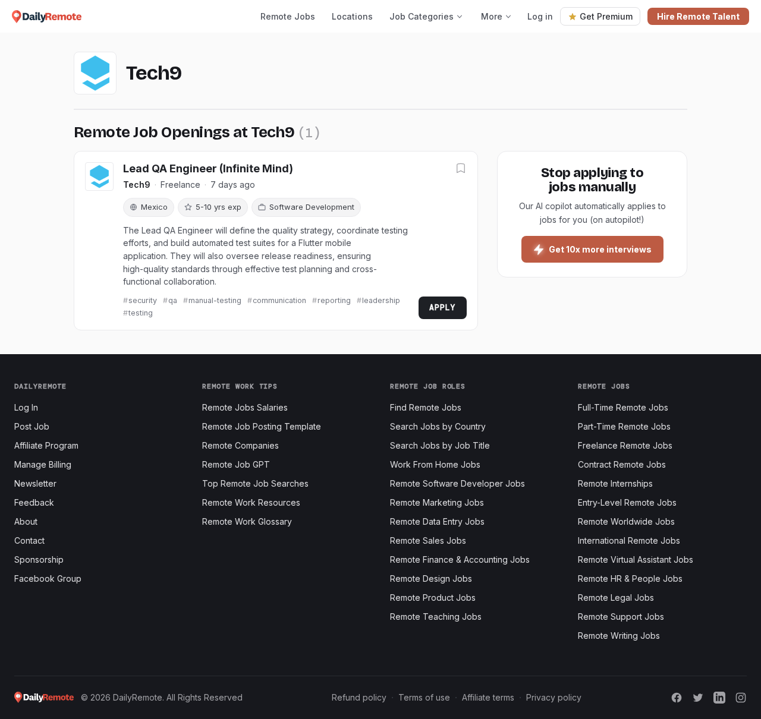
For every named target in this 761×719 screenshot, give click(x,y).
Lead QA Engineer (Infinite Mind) (208, 168)
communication (279, 300)
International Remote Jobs (629, 540)
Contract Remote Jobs (622, 464)
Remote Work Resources (251, 502)
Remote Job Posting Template (261, 426)
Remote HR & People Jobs (630, 578)
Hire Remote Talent (698, 16)
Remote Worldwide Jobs (626, 521)
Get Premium (606, 16)
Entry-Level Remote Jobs (627, 502)
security (142, 300)
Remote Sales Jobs (428, 540)
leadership (381, 300)
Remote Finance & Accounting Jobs (460, 559)
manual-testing (214, 300)
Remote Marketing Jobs (437, 502)
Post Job (31, 426)
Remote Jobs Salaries (245, 407)
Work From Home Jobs (435, 464)
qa (172, 300)
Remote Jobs (287, 16)
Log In (26, 407)
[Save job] (460, 169)
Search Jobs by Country (438, 426)
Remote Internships (615, 483)
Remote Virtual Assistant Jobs (635, 559)
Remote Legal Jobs (616, 597)
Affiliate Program (46, 445)
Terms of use (424, 697)
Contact (29, 540)
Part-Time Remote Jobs (624, 426)
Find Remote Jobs (425, 407)
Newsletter (35, 483)
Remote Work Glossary (247, 521)
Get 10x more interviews (600, 249)
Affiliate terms (488, 697)
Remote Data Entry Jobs (437, 521)
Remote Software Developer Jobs (457, 483)
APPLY (442, 307)
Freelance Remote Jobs (625, 445)
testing (140, 312)
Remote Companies (240, 445)
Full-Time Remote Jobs (623, 407)
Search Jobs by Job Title (440, 445)
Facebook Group (47, 578)
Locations (352, 16)
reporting (334, 300)
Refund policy (359, 697)
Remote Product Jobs (433, 597)
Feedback (34, 502)
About (25, 521)
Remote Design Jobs (431, 578)
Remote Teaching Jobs (436, 616)
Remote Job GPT (236, 464)
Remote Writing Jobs (619, 635)
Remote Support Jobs (621, 616)
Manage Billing (42, 464)
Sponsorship (39, 559)
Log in (540, 16)
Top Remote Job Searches (255, 483)
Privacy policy (553, 697)
